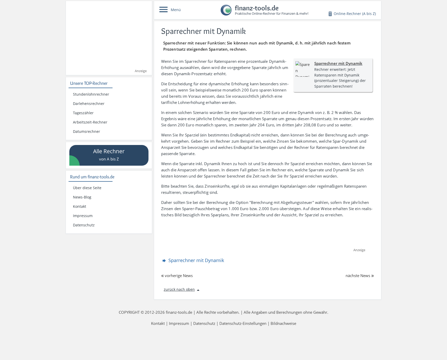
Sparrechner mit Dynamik (338, 63)
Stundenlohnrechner (91, 94)
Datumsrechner (86, 131)
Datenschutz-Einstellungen (242, 323)
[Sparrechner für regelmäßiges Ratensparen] (303, 69)
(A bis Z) (355, 13)
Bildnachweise (283, 323)
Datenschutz (84, 225)
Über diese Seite (87, 188)
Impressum (83, 215)
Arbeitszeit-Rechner (90, 122)
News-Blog (82, 197)
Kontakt (79, 206)
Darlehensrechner (89, 103)
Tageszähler (83, 113)
